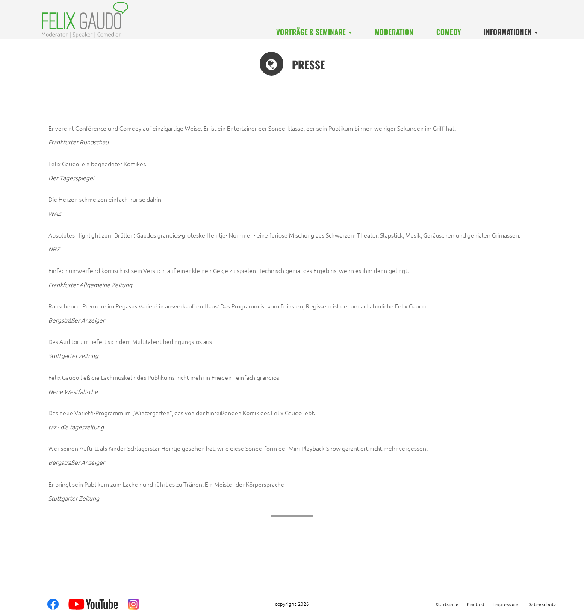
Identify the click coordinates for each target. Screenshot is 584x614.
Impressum (506, 604)
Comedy (448, 31)
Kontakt (476, 604)
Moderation (394, 31)
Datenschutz (542, 604)
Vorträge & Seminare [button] (312, 31)
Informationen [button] (509, 31)
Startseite (447, 604)
